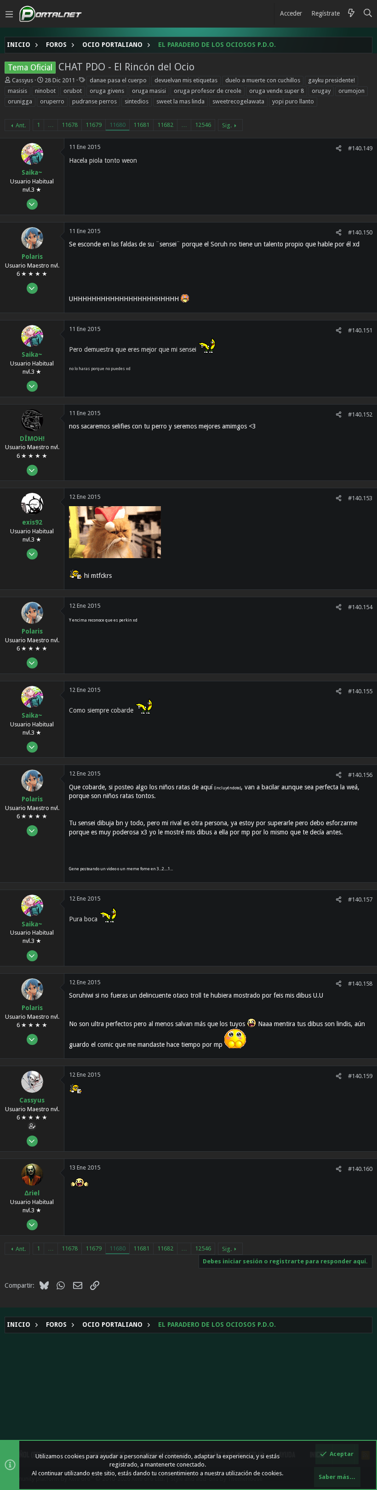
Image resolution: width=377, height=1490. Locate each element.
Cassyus (22, 80)
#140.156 (360, 774)
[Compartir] (338, 148)
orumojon (351, 90)
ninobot (45, 90)
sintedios (137, 101)
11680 (117, 124)
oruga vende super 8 (276, 90)
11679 (94, 124)
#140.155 (360, 691)
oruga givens (107, 90)
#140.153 (360, 498)
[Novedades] (351, 14)
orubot (72, 90)
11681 (141, 124)
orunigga (20, 101)
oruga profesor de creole (207, 90)
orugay (321, 90)
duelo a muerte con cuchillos (262, 80)
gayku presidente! (331, 80)
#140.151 (360, 330)
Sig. (227, 125)
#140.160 (360, 1168)
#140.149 (360, 148)
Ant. (21, 125)
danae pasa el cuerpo (118, 80)
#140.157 (360, 899)
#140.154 (360, 607)
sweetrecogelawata (238, 101)
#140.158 (360, 983)
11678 (70, 124)
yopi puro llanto (293, 101)
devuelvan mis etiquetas (185, 80)
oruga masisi (149, 90)
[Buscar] (368, 14)
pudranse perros (94, 101)
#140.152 (360, 414)
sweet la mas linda (180, 101)
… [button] (51, 124)
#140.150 (360, 232)
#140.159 (360, 1076)
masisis (17, 90)
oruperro (52, 101)
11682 (165, 124)
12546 (203, 124)
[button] (9, 14)
